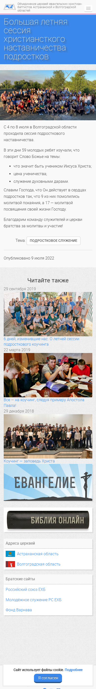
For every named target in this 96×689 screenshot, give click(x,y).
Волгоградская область (39, 564)
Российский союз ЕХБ (26, 589)
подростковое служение (53, 241)
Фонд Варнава (19, 610)
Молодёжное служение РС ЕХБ (34, 599)
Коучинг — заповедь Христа (29, 461)
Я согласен (48, 677)
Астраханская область (38, 553)
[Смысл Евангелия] (48, 482)
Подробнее (73, 670)
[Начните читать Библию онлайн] (48, 519)
